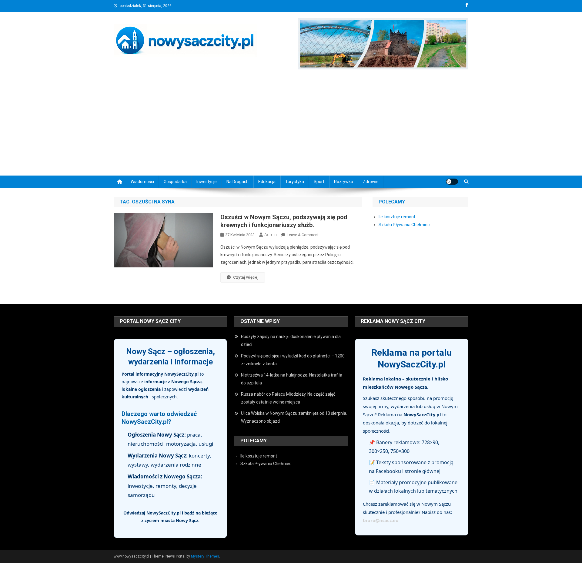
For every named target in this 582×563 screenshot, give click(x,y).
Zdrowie (371, 181)
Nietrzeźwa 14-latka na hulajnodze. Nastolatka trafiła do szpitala (291, 379)
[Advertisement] (291, 124)
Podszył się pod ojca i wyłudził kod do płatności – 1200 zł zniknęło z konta (293, 360)
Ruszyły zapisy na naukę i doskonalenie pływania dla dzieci (291, 340)
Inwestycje (206, 181)
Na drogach (237, 181)
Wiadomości (142, 181)
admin (270, 234)
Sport (319, 181)
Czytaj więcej (246, 277)
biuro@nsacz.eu (381, 520)
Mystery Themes (205, 556)
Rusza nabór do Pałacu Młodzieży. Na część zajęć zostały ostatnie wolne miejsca (288, 398)
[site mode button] (452, 182)
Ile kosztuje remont (397, 216)
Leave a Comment (303, 235)
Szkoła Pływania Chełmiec (404, 224)
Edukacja (267, 181)
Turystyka (294, 181)
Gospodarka (175, 181)
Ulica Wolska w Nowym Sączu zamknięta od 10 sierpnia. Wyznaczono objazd (294, 417)
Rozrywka (343, 181)
